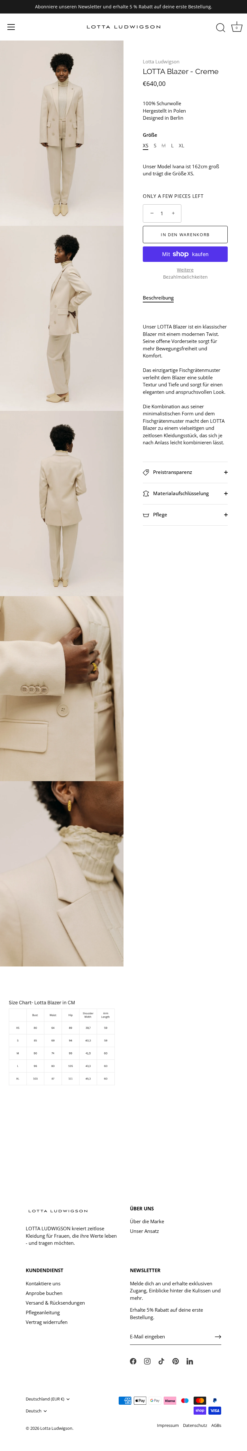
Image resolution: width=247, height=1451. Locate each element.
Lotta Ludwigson (161, 61)
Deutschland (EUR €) (45, 1399)
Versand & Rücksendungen (55, 1302)
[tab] (161, 297)
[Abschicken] (218, 1337)
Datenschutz (195, 1425)
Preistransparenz (172, 472)
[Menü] (11, 27)
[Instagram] (147, 1360)
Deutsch (33, 1411)
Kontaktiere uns (43, 1283)
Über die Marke (147, 1221)
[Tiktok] (161, 1360)
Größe (150, 135)
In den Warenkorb (185, 234)
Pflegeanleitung (43, 1312)
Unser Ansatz (144, 1231)
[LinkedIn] (190, 1360)
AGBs (216, 1425)
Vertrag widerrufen (47, 1322)
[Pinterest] (175, 1360)
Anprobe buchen (44, 1293)
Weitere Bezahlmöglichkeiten (185, 273)
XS (145, 145)
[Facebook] (133, 1360)
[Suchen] (221, 28)
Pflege (159, 514)
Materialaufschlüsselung (180, 493)
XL (181, 145)
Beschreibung (158, 297)
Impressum (168, 1425)
